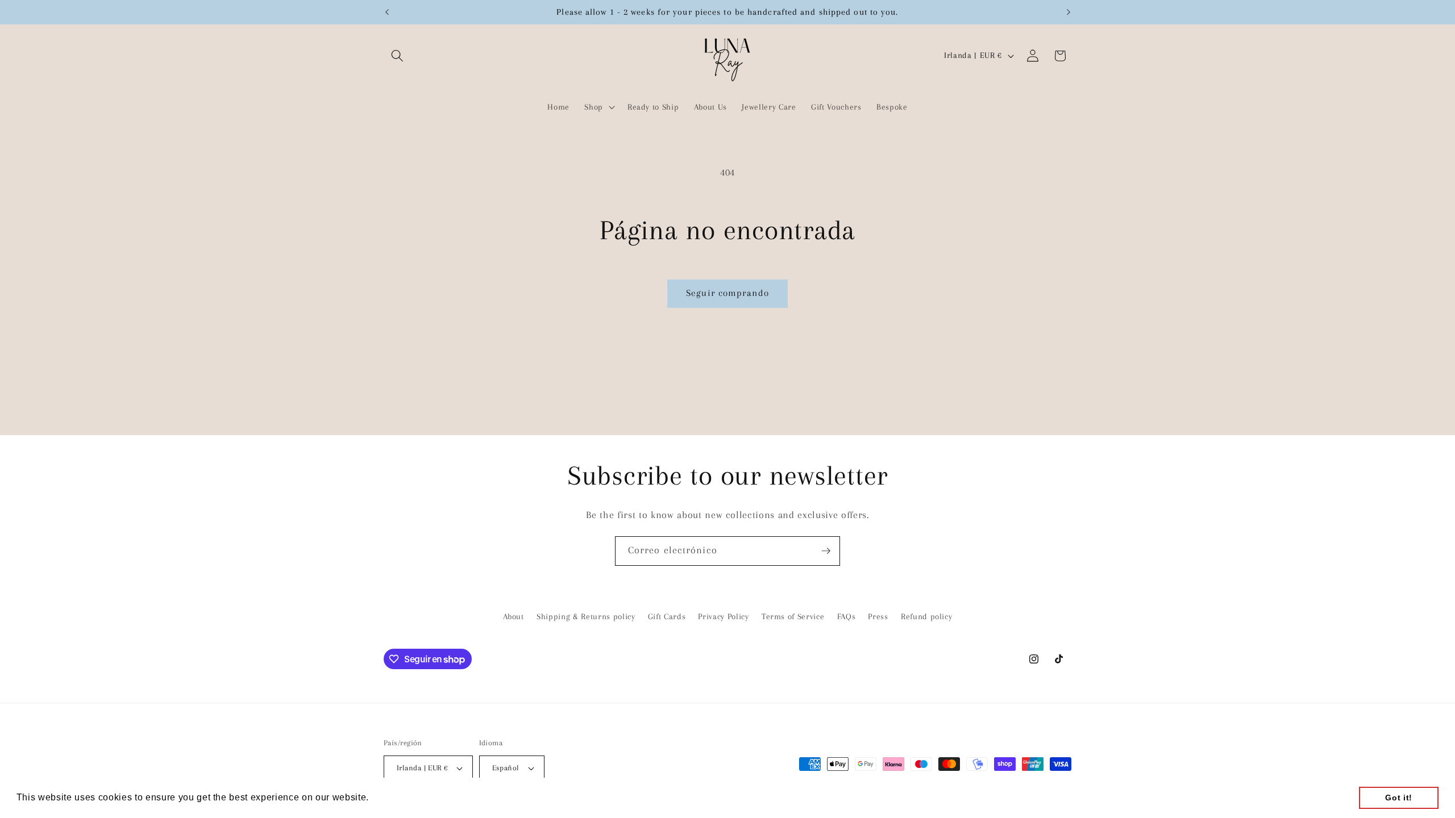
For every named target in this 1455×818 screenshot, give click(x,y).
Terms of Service (793, 616)
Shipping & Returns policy (586, 616)
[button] (397, 55)
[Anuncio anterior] (387, 12)
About (513, 616)
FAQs (846, 616)
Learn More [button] (398, 797)
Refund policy (927, 616)
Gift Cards (667, 616)
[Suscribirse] (825, 551)
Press (878, 616)
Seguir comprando (727, 293)
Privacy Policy (723, 616)
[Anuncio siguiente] (1068, 12)
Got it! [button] (1398, 797)
